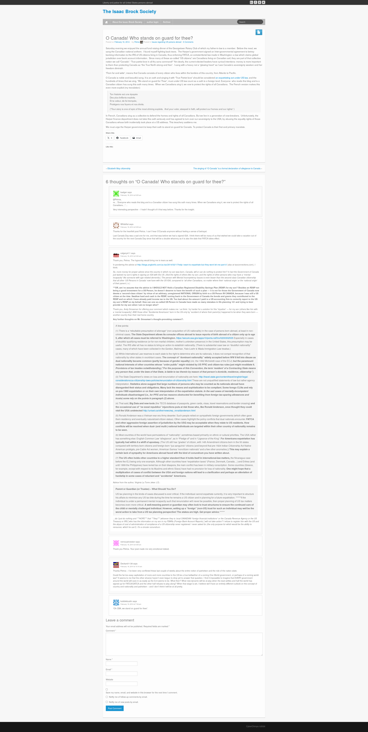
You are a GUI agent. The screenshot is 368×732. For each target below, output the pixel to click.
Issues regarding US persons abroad (166, 42)
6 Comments (188, 42)
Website (109, 679)
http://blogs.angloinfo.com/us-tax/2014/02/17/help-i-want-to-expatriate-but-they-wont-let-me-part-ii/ (182, 264)
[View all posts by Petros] (141, 42)
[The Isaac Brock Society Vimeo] (259, 2)
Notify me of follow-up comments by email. (128, 696)
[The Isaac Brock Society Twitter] (263, 2)
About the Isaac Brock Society (127, 21)
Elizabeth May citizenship (119, 168)
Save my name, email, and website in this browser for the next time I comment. (142, 692)
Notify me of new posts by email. (123, 702)
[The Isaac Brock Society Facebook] (255, 2)
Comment (111, 630)
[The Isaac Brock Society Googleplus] (251, 2)
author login (153, 21)
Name (109, 659)
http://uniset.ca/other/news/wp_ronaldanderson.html (169, 410)
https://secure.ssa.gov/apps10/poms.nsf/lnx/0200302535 (204, 338)
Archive (166, 21)
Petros (137, 42)
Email (109, 669)
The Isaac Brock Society (129, 11)
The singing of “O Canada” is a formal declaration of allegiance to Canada (226, 168)
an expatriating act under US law (231, 77)
